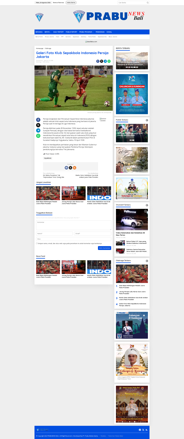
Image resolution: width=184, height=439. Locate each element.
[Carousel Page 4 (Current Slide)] (134, 67)
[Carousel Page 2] (129, 67)
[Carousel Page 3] (132, 67)
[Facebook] (66, 167)
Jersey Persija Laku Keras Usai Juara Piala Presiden (72, 202)
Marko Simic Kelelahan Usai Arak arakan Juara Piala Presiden (86, 175)
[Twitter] (70, 167)
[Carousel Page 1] (127, 67)
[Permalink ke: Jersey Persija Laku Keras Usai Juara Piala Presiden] (74, 193)
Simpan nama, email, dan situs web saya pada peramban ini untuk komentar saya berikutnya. (70, 243)
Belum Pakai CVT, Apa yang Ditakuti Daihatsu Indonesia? (136, 242)
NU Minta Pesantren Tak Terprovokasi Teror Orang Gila (53, 175)
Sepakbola (47, 158)
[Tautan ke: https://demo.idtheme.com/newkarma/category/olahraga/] (147, 261)
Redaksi (103, 436)
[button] (148, 2)
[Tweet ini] (101, 61)
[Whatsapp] (109, 61)
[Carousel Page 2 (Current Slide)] (133, 140)
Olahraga (39, 62)
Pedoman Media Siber (115, 436)
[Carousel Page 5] (137, 67)
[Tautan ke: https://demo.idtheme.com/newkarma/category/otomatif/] (147, 205)
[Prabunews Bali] (39, 17)
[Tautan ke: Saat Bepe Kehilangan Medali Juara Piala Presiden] (132, 274)
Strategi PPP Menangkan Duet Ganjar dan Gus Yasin (130, 134)
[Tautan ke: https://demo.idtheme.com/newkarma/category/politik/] (147, 120)
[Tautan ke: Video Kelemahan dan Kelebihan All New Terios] (132, 219)
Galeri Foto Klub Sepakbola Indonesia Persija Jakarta (132, 304)
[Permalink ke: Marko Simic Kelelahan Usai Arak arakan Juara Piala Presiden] (99, 193)
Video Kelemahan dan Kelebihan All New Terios (130, 234)
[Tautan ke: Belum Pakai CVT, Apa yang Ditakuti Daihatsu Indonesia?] (120, 243)
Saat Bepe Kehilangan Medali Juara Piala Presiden (46, 202)
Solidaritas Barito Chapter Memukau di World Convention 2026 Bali (130, 63)
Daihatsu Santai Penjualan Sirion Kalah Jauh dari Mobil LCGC (136, 250)
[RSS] (74, 167)
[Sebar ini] (97, 61)
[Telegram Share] (105, 61)
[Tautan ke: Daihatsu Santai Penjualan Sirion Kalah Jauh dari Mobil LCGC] (120, 251)
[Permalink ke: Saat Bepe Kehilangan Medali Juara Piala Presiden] (48, 193)
